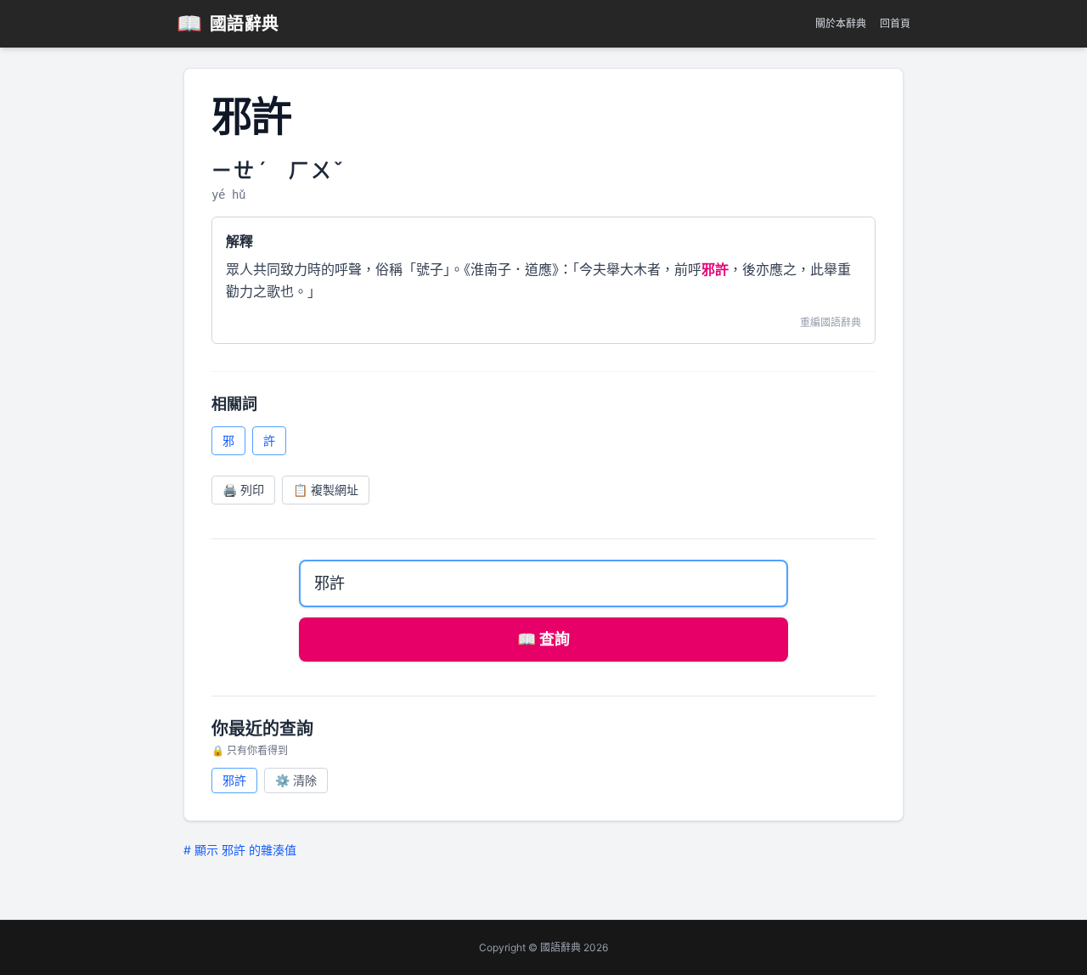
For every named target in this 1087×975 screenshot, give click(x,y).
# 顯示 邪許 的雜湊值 (239, 850)
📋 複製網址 (325, 489)
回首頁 (895, 23)
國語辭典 (228, 23)
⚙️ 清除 (296, 780)
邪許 (234, 780)
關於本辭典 (840, 23)
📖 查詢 (543, 639)
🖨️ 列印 (243, 489)
